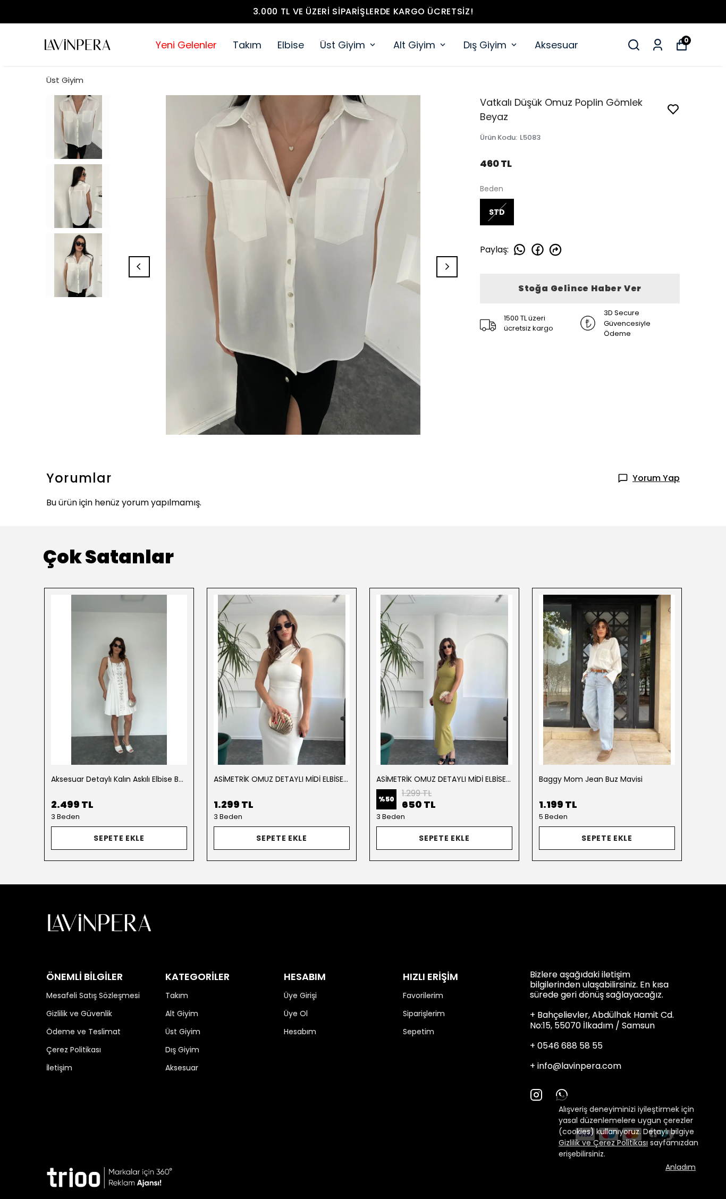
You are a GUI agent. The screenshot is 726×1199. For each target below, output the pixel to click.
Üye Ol (296, 1013)
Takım (247, 45)
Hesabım (300, 1031)
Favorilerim (423, 995)
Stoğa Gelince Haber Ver (579, 288)
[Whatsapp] (561, 1094)
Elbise (290, 45)
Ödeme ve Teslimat (83, 1031)
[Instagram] (536, 1094)
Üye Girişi (300, 995)
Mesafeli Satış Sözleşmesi (93, 995)
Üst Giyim (342, 45)
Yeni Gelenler (186, 45)
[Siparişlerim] (657, 45)
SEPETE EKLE (119, 838)
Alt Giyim (414, 45)
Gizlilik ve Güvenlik (79, 1013)
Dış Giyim (484, 45)
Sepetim (418, 1031)
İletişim (59, 1067)
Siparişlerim (424, 1013)
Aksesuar (556, 45)
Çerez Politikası (73, 1049)
